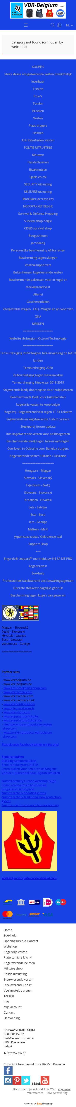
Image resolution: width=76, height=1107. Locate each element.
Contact (9, 1012)
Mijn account (13, 1007)
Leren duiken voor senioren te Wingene (29, 769)
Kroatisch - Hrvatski (38, 500)
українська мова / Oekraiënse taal (38, 537)
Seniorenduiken (13, 757)
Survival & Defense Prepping (38, 214)
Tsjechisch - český (38, 485)
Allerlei (38, 294)
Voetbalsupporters (38, 265)
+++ (38, 551)
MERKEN (38, 324)
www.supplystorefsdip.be (21, 716)
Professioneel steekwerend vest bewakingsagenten (38, 581)
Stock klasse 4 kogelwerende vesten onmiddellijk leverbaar (38, 78)
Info (6, 1001)
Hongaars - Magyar (38, 471)
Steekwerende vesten (18, 979)
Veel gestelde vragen (18, 990)
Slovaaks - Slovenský (38, 478)
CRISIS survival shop (38, 228)
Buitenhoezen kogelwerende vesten (38, 272)
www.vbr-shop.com (17, 712)
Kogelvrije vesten (15, 952)
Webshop (10, 946)
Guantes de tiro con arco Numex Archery (30, 805)
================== (38, 331)
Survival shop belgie (38, 221)
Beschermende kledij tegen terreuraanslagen (38, 441)
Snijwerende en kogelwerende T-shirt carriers (38, 419)
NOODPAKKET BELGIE (38, 206)
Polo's (38, 96)
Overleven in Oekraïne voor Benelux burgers (38, 449)
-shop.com (9, 728)
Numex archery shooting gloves (24, 793)
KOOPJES (38, 67)
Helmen (38, 133)
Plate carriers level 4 (18, 957)
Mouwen (38, 155)
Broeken (38, 111)
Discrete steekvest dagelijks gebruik (38, 588)
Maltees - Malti (38, 529)
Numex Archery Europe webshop (25, 781)
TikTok (36, 1084)
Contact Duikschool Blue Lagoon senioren (31, 773)
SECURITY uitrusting (38, 184)
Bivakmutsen (38, 170)
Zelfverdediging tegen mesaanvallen (38, 375)
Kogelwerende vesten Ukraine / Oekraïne (38, 456)
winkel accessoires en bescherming (24, 785)
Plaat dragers (38, 126)
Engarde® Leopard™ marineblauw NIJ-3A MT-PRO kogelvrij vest (38, 562)
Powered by (38, 1103)
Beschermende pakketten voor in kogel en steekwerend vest (38, 283)
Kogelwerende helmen (19, 963)
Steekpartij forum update (38, 426)
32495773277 (16, 1053)
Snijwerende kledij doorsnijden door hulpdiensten (38, 390)
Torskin (38, 103)
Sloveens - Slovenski (38, 493)
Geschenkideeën (38, 302)
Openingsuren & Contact (21, 941)
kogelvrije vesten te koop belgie (38, 404)
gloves (6, 801)
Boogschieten (38, 236)
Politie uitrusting (15, 974)
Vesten (38, 118)
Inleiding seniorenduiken (19, 761)
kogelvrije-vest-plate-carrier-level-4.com (29, 878)
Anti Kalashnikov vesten (38, 140)
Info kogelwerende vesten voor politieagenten (38, 434)
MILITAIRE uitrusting (38, 192)
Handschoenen (38, 162)
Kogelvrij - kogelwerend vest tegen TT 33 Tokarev (38, 412)
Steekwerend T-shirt (18, 985)
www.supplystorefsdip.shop (23, 720)
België (52, 781)
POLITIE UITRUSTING (38, 148)
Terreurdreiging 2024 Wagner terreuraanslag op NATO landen (38, 356)
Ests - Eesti (38, 515)
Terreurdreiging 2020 (38, 368)
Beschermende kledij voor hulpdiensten (38, 397)
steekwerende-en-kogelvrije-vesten (28, 724)
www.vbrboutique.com (19, 704)
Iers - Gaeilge (38, 522)
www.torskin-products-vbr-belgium (28, 732)
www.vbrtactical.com (18, 692)
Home (8, 930)
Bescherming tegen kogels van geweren (38, 595)
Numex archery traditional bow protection (31, 797)
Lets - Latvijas (38, 507)
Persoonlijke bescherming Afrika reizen (38, 250)
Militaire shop (13, 968)
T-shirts (38, 89)
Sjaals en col (38, 177)
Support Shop (38, 544)
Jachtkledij (38, 243)
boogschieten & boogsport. (18, 789)
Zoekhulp (38, 573)
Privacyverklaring (57, 1093)
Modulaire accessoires (38, 199)
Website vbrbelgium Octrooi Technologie (38, 338)
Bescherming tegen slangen (38, 258)
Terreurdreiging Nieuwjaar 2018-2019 (38, 382)
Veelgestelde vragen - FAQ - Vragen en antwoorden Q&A (38, 312)
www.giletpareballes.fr (19, 708)
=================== (38, 463)
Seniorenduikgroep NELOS (20, 765)
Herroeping (12, 1018)
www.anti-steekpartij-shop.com (25, 688)
